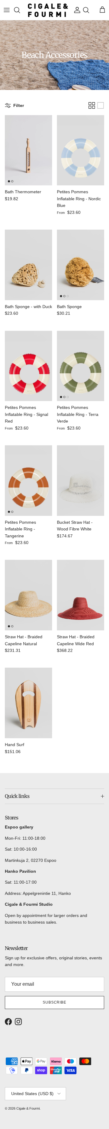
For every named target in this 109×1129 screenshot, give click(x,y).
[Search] (20, 10)
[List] (100, 105)
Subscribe (55, 1002)
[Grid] (91, 105)
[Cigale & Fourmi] (48, 10)
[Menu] (6, 10)
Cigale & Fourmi (28, 1108)
